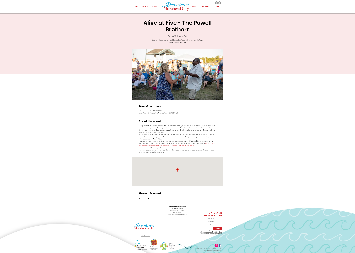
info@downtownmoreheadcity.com (177, 214)
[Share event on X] (144, 198)
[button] (156, 6)
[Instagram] (216, 2)
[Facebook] (219, 2)
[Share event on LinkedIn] (148, 198)
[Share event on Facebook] (139, 198)
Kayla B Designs (217, 250)
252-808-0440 (177, 212)
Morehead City (145, 236)
